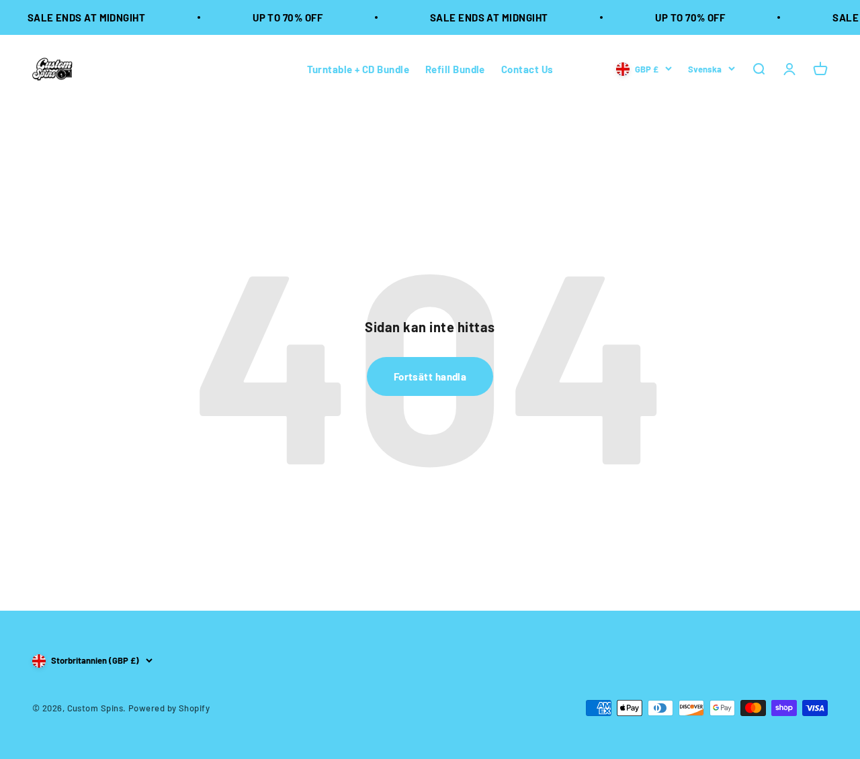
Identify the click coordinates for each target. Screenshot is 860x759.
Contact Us (527, 69)
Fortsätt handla (430, 376)
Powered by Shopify (169, 708)
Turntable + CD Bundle (358, 69)
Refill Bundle (455, 69)
